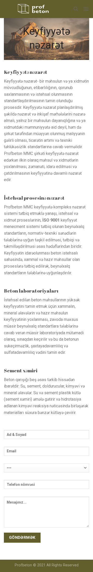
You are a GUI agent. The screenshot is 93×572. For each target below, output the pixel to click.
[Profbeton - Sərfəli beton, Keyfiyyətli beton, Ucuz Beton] (35, 9)
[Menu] (86, 9)
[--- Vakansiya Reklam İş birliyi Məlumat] (46, 469)
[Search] (76, 9)
